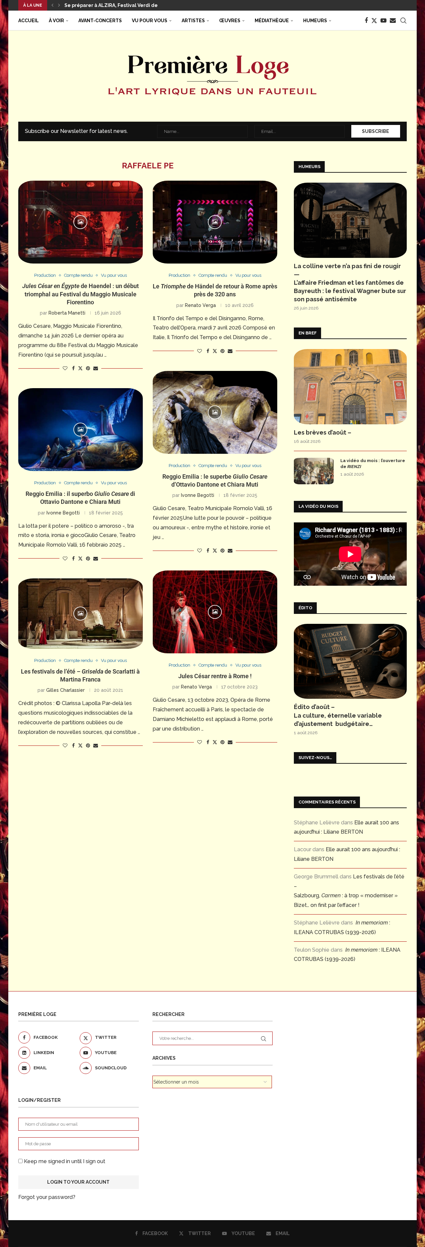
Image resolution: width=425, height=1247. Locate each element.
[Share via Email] (95, 368)
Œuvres (229, 20)
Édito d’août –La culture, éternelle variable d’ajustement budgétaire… (338, 715)
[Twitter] (374, 20)
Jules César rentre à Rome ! (215, 676)
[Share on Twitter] (80, 368)
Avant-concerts (100, 20)
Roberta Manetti (66, 313)
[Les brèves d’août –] (350, 386)
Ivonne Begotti (197, 495)
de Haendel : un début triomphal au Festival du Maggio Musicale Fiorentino (80, 294)
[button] (52, 5)
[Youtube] (383, 20)
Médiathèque (272, 20)
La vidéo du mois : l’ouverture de (372, 463)
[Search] (403, 20)
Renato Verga (200, 305)
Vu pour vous (149, 20)
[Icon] (80, 222)
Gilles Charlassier (65, 690)
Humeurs (315, 20)
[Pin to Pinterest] (88, 368)
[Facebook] (366, 20)
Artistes (193, 20)
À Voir (56, 20)
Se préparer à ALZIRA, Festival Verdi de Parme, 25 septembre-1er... (144, 5)
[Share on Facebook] (73, 368)
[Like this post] (65, 368)
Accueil (28, 20)
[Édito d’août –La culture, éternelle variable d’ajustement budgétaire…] (350, 661)
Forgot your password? (46, 1197)
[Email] (393, 20)
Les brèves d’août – (322, 432)
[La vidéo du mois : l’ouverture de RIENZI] (314, 471)
